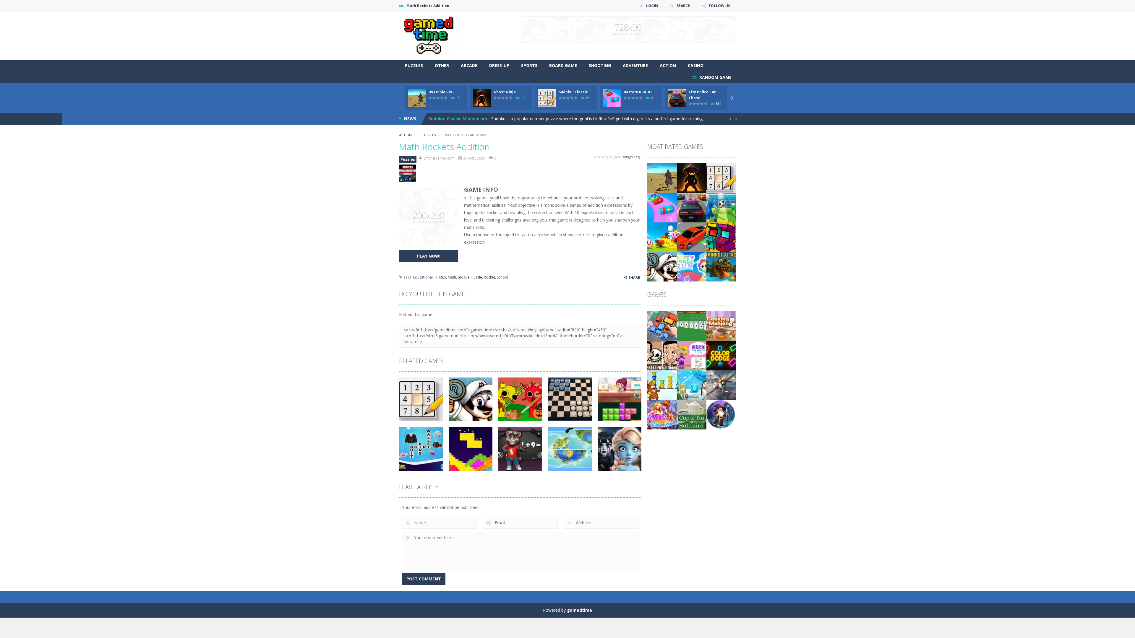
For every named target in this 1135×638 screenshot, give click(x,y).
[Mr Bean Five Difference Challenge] (662, 355)
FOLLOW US (719, 5)
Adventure (635, 65)
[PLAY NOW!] (417, 97)
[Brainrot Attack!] (721, 266)
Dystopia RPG (441, 92)
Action (668, 65)
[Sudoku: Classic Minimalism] (721, 177)
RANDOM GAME (715, 77)
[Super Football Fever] (721, 207)
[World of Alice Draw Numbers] (691, 355)
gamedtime (579, 610)
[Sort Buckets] (662, 385)
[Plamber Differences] (662, 266)
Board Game (563, 65)
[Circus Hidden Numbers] (662, 414)
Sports (529, 65)
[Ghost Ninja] (691, 177)
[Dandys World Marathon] (691, 266)
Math (452, 277)
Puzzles (414, 65)
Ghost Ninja (505, 92)
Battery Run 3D (638, 92)
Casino (695, 65)
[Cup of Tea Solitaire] (691, 414)
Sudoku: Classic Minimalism (458, 118)
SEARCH (683, 5)
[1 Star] (595, 157)
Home (408, 135)
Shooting (600, 65)
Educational (423, 277)
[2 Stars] (599, 157)
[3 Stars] (603, 157)
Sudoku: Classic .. (575, 92)
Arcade (469, 65)
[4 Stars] (607, 157)
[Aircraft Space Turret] (721, 385)
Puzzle (476, 277)
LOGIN (652, 5)
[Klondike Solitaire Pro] (691, 325)
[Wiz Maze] (721, 414)
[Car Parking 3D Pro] (691, 237)
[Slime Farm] (662, 237)
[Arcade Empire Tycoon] (721, 237)
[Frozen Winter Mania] (691, 385)
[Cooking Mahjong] (721, 325)
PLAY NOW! (428, 256)
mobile (464, 277)
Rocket (489, 277)
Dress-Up (499, 65)
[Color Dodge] (721, 355)
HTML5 (440, 277)
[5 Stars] (611, 157)
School (502, 277)
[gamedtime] (428, 35)
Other (442, 65)
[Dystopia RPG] (662, 177)
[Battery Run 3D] (662, 207)
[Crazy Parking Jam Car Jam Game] (662, 325)
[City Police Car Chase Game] (691, 207)
